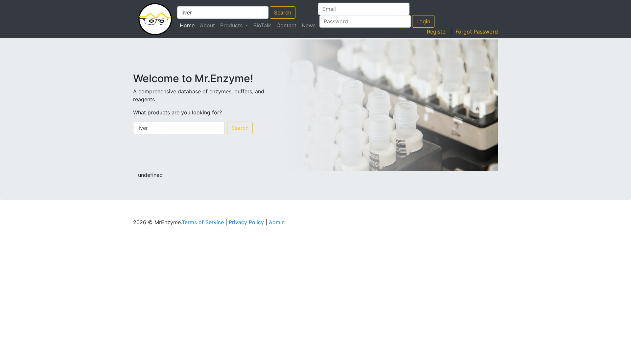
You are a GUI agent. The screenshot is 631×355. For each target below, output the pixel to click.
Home (188, 25)
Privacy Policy (246, 222)
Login (423, 21)
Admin (277, 222)
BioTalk (262, 25)
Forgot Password (477, 31)
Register (437, 31)
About (207, 25)
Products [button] (232, 25)
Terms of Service (203, 222)
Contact (286, 25)
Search (282, 12)
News (309, 25)
